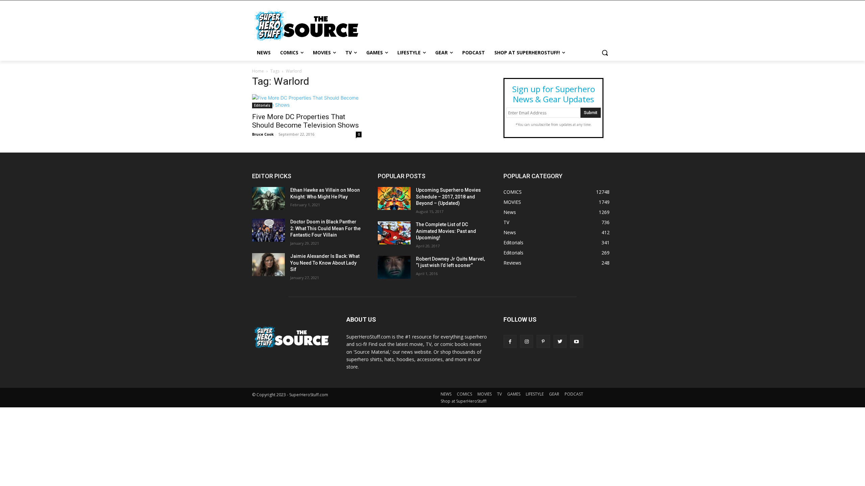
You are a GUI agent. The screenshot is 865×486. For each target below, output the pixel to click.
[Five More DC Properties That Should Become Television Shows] (307, 101)
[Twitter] (560, 341)
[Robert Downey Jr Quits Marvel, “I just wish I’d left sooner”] (394, 267)
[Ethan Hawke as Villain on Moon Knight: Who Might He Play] (268, 198)
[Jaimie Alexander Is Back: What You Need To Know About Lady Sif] (268, 264)
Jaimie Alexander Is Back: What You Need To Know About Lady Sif (325, 262)
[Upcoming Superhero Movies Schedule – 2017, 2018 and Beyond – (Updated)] (394, 198)
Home (258, 71)
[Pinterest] (543, 341)
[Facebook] (510, 341)
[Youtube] (576, 341)
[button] (605, 53)
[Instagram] (526, 341)
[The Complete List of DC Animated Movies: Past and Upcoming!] (394, 232)
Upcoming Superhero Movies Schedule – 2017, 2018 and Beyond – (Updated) (448, 196)
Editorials (262, 105)
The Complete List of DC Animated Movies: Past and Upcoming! (446, 231)
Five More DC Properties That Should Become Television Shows (305, 121)
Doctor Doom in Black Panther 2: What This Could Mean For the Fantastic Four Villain (325, 228)
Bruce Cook (263, 134)
